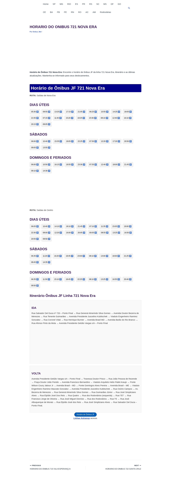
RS (90, 4)
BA (51, 12)
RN (72, 12)
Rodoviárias (105, 12)
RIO (69, 4)
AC (87, 12)
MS (105, 4)
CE (44, 12)
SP (54, 4)
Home (46, 4)
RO (79, 12)
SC (97, 4)
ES (76, 4)
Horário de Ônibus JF (85, 414)
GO (119, 4)
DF (112, 4)
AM (94, 12)
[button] (129, 8)
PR (83, 4)
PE (65, 12)
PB (58, 12)
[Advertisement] (85, 53)
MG (61, 4)
